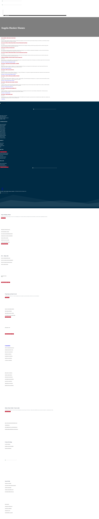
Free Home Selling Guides (9, 313)
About (4, 12)
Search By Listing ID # (8, 506)
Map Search (7, 504)
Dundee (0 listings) (2, 126)
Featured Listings (2, 145)
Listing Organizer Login (9, 489)
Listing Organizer (8, 487)
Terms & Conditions (6, 191)
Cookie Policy (13, 191)
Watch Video (7, 297)
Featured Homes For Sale (9, 491)
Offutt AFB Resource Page (9, 347)
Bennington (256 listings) (9, 385)
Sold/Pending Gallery (9, 512)
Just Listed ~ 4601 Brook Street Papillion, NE (8, 88)
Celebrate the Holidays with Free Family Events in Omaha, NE (11, 57)
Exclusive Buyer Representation (4, 154)
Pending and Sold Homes (9, 446)
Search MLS (5, 10)
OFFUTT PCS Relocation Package (6, 262)
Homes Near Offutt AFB (3, 124)
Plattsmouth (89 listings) (3, 135)
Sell (4, 11)
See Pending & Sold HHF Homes (10, 315)
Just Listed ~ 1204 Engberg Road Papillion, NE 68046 (10, 63)
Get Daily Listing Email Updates (10, 485)
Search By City (7, 510)
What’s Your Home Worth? (3, 163)
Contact (4, 13)
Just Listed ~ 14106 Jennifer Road (6, 94)
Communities (7, 345)
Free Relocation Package (5, 229)
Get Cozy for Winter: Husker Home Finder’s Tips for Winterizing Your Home (14, 42)
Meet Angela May (8, 411)
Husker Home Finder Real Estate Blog (11, 429)
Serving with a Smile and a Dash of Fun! (8, 47)
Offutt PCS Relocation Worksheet (4, 153)
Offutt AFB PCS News (4, 264)
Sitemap (10, 191)
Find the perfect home (5, 231)
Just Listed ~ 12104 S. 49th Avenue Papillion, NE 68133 (10, 75)
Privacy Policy (1, 191)
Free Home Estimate (2, 164)
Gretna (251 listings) (8, 358)
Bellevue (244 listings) (2, 125)
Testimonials (1, 144)
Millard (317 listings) (2, 131)
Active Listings (7, 444)
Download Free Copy (5, 282)
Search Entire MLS (8, 448)
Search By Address (8, 508)
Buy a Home (1, 155)
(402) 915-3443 (7, 15)
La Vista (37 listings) (2, 130)
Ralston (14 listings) (2, 136)
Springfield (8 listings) (2, 137)
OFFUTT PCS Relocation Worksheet (7, 260)
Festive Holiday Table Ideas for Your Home (8, 37)
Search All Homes (8, 483)
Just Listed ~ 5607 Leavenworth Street (7, 69)
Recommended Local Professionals (11, 427)
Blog (0, 146)
